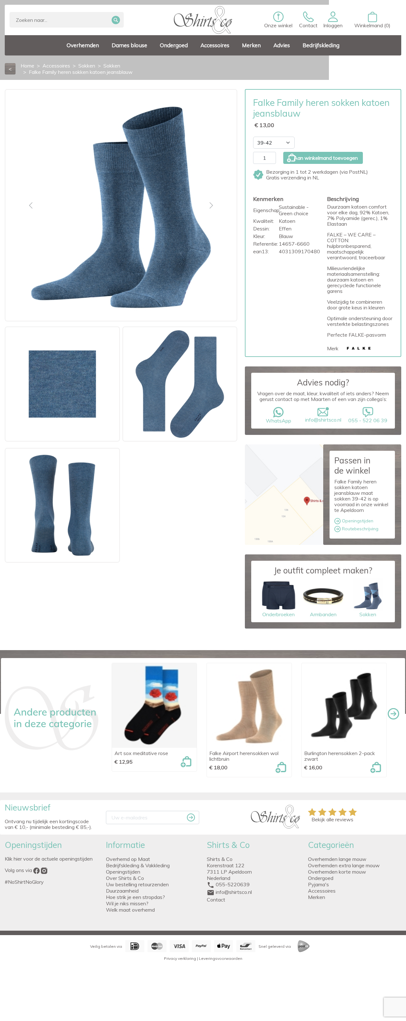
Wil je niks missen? (127, 903)
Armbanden (323, 614)
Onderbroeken (278, 614)
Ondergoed (320, 878)
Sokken (367, 614)
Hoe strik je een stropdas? (135, 897)
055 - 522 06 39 (367, 420)
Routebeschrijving (359, 529)
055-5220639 (233, 884)
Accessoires (322, 891)
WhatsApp (278, 420)
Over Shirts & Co (125, 878)
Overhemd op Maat (128, 859)
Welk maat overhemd (130, 910)
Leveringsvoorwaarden (220, 958)
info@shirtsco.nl (323, 420)
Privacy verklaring (180, 958)
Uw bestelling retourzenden (137, 884)
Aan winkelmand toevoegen (326, 158)
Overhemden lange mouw (337, 859)
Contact (216, 899)
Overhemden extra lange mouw (344, 865)
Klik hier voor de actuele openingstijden (49, 859)
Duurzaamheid (122, 891)
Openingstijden (357, 521)
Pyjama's (318, 884)
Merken (316, 897)
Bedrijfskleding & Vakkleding (138, 865)
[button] (333, 20)
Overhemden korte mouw (337, 872)
